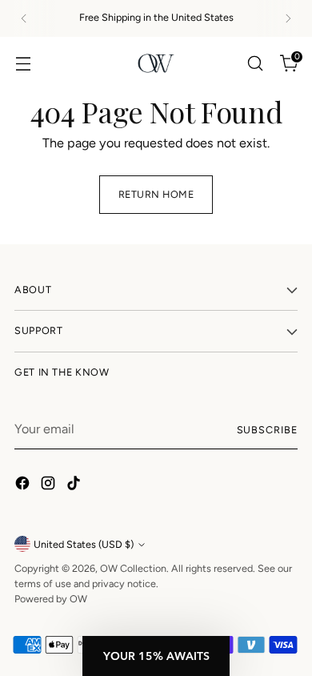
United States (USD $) (84, 544)
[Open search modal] (254, 62)
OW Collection (133, 568)
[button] (156, 656)
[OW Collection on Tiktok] (75, 486)
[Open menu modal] (22, 62)
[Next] (288, 18)
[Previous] (24, 18)
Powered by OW (50, 599)
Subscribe (267, 430)
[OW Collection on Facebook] (24, 486)
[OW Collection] (156, 63)
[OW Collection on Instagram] (49, 486)
